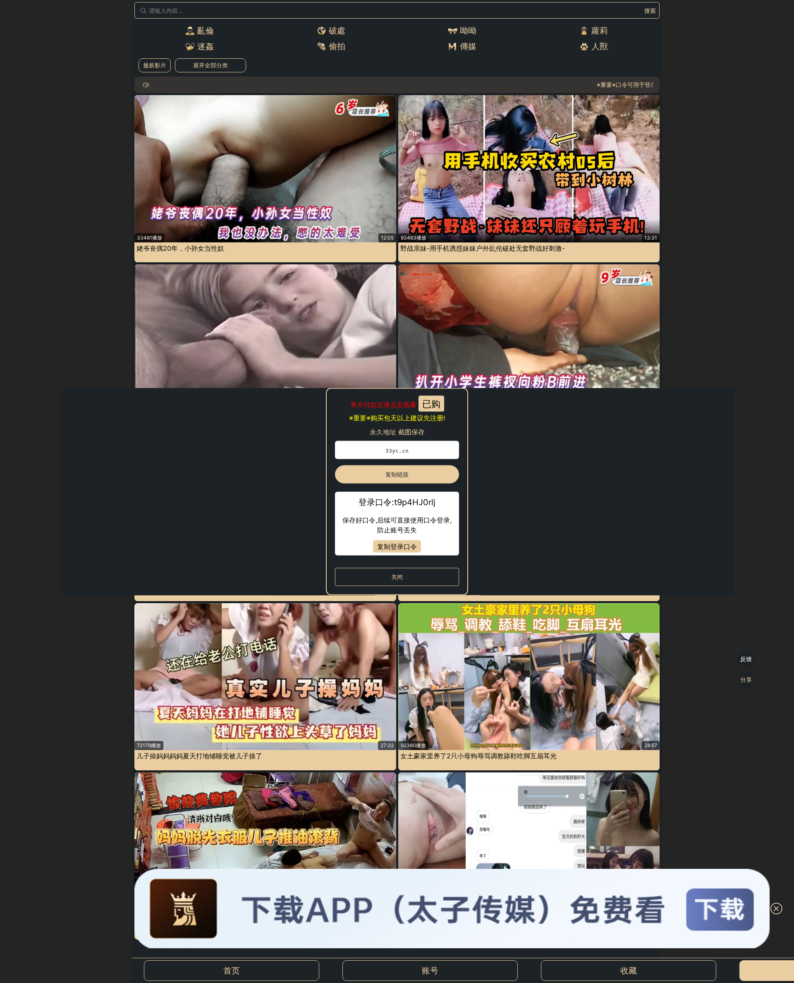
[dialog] (397, 491)
